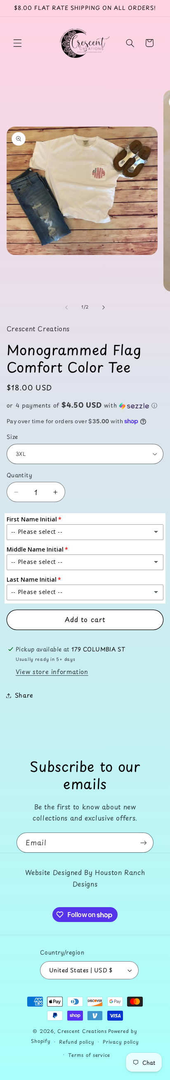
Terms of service (89, 1055)
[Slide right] (103, 307)
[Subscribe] (143, 842)
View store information (52, 671)
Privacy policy (121, 1041)
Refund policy (76, 1041)
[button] (17, 42)
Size (12, 437)
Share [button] (24, 695)
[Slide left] (66, 307)
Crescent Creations (81, 1031)
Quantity (19, 475)
